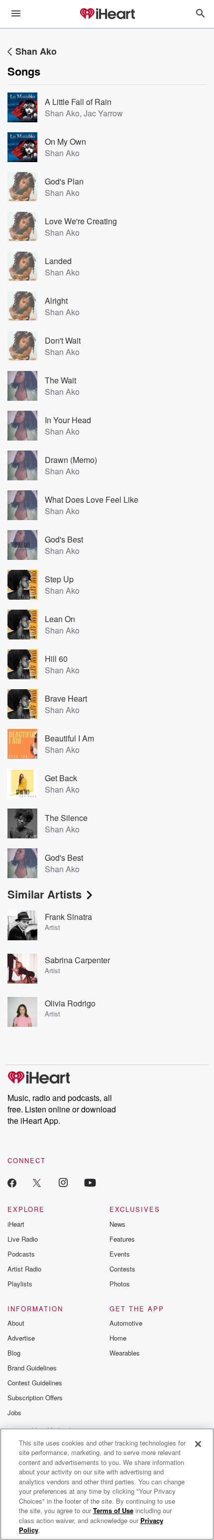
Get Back (61, 778)
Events (119, 1254)
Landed (58, 261)
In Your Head (68, 420)
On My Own (65, 141)
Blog (13, 1353)
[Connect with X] (37, 1182)
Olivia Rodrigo (70, 1003)
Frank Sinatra (68, 916)
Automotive (125, 1323)
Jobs (14, 1412)
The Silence (66, 817)
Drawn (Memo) (71, 459)
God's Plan (64, 181)
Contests (122, 1268)
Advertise (21, 1338)
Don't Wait (63, 340)
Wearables (124, 1353)
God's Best (64, 539)
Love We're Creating (81, 221)
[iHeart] (107, 14)
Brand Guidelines (32, 1367)
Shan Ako (36, 51)
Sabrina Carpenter (77, 960)
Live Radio (22, 1239)
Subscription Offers (35, 1397)
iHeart (15, 1224)
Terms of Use (113, 1510)
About (15, 1323)
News (117, 1224)
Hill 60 (56, 658)
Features (122, 1239)
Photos (119, 1283)
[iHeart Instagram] (63, 1182)
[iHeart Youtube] (90, 1182)
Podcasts (21, 1254)
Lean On (60, 619)
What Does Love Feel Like (91, 499)
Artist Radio (24, 1268)
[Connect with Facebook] (11, 1182)
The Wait (60, 380)
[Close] (198, 1444)
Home (117, 1338)
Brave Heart (66, 698)
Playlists (19, 1283)
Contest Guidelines (34, 1382)
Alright (56, 300)
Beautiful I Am (69, 738)
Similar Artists (44, 894)
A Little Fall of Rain (78, 101)
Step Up (59, 579)
